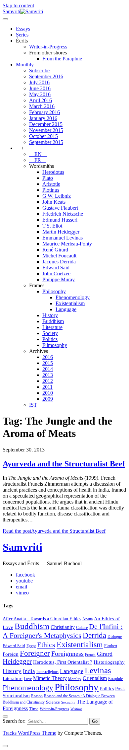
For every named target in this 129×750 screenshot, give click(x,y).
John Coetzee (56, 273)
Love (28, 678)
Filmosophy (54, 345)
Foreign (11, 654)
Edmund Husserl (59, 220)
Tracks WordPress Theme (29, 733)
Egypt (31, 646)
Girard (104, 653)
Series (22, 34)
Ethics (46, 645)
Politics (50, 339)
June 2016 (40, 88)
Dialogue (115, 636)
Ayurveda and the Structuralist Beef (64, 463)
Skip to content (18, 5)
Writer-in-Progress (48, 46)
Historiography (109, 662)
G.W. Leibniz (56, 196)
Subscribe (39, 70)
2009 (47, 399)
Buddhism (53, 321)
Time (33, 708)
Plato (47, 178)
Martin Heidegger (60, 232)
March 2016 (42, 106)
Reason (37, 696)
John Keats (53, 202)
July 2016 (39, 82)
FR (37, 160)
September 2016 (46, 76)
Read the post (54, 531)
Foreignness (67, 653)
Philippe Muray (58, 279)
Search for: (14, 721)
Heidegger (17, 661)
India (29, 671)
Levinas (98, 670)
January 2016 (43, 118)
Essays (23, 29)
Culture (82, 627)
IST (33, 405)
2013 (47, 375)
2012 (47, 381)
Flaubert (110, 646)
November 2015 (46, 130)
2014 (47, 369)
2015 (47, 363)
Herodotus (53, 172)
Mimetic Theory (50, 678)
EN (38, 154)
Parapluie (115, 678)
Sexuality (68, 702)
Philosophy (54, 291)
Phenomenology (73, 297)
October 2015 (43, 136)
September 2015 (46, 142)
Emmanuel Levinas (62, 237)
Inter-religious (47, 671)
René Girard (55, 249)
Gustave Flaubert (60, 208)
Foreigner (35, 653)
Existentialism (70, 303)
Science (53, 702)
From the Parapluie (62, 58)
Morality (74, 679)
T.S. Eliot (52, 226)
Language (66, 309)
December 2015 (46, 124)
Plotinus (50, 190)
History (50, 315)
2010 (47, 393)
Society (50, 333)
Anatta (87, 619)
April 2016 (40, 100)
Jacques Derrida (59, 261)
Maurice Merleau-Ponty (67, 243)
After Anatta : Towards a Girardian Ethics (42, 618)
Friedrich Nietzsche (62, 214)
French (90, 654)
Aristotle (51, 184)
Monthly (25, 64)
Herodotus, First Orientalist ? (62, 662)
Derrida (94, 635)
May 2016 (40, 94)
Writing (76, 709)
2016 (47, 357)
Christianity (63, 627)
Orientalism (95, 678)
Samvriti (22, 547)
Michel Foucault (59, 255)
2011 (47, 387)
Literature (52, 327)
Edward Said (55, 267)
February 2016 (44, 112)
